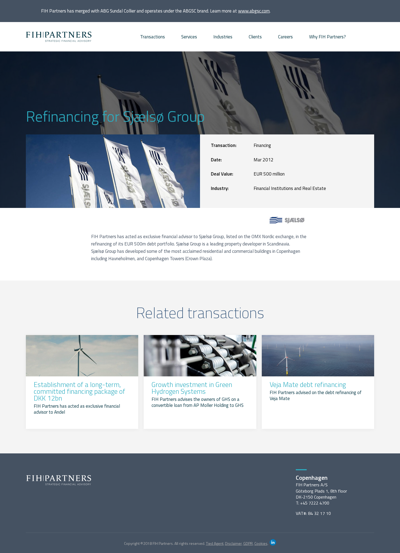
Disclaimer (233, 543)
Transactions (152, 36)
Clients (255, 36)
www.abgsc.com (254, 10)
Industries (222, 36)
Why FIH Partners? (327, 36)
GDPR (248, 543)
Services (189, 36)
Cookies (260, 543)
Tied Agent (214, 543)
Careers (285, 36)
